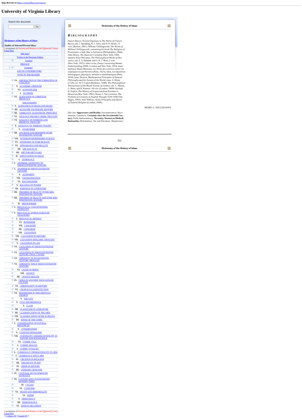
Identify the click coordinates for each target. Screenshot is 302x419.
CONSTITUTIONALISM (30, 333)
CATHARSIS (29, 229)
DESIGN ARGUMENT (31, 406)
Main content (23, 2)
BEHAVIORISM (29, 204)
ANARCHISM (28, 129)
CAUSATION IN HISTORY (33, 236)
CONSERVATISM (29, 329)
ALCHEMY (28, 93)
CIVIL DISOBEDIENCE (30, 302)
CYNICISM (29, 388)
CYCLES (30, 385)
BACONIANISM (29, 182)
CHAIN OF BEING (30, 270)
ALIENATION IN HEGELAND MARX (35, 106)
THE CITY (28, 299)
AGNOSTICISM (29, 90)
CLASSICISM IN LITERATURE (34, 309)
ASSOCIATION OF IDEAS (32, 156)
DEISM (30, 395)
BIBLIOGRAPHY (30, 103)
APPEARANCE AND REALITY (34, 146)
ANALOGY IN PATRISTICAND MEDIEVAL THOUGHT (33, 121)
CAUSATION (30, 233)
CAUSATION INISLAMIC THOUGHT (37, 240)
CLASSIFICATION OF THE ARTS (35, 313)
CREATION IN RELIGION (32, 359)
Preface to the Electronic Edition (30, 57)
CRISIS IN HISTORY (30, 366)
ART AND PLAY (29, 149)
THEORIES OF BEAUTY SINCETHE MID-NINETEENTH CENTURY (38, 199)
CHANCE (30, 273)
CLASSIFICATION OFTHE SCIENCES (37, 316)
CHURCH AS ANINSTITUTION (34, 289)
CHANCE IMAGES (30, 277)
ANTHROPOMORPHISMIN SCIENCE (37, 139)
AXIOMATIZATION (31, 178)
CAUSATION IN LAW (30, 243)
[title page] (25, 54)
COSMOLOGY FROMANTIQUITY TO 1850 (37, 352)
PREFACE (25, 64)
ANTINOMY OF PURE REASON (35, 142)
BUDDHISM (29, 222)
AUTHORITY (28, 175)
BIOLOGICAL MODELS (30, 219)
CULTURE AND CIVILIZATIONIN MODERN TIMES (34, 380)
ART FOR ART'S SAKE (31, 153)
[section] (28, 61)
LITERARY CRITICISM (31, 370)
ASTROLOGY (28, 160)
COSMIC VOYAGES (29, 349)
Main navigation (38, 2)
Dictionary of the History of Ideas (21, 40)
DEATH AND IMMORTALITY (33, 392)
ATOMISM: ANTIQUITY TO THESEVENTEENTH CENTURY (31, 164)
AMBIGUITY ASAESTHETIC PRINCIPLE (38, 113)
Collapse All (11, 416)
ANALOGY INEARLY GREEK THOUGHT (38, 116)
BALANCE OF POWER (30, 185)
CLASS (29, 306)
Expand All (22, 416)
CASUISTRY (30, 226)
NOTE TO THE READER (28, 75)
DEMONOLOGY (30, 402)
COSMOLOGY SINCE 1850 (31, 356)
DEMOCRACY (28, 399)
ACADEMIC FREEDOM (31, 86)
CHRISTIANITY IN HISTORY (33, 286)
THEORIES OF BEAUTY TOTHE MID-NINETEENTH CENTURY (36, 193)
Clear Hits (9, 51)
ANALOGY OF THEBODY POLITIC (34, 126)
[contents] (28, 68)
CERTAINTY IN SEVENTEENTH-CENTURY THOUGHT (34, 259)
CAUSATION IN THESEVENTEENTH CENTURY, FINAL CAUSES (36, 253)
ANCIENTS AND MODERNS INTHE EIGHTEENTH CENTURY (35, 134)
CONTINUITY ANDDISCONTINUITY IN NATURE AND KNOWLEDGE (38, 337)
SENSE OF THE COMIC (32, 320)
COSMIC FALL (30, 342)
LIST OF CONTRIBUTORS (29, 71)
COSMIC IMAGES (28, 345)
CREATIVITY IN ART (31, 363)
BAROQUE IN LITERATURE (33, 189)
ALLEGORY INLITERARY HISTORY (36, 109)
